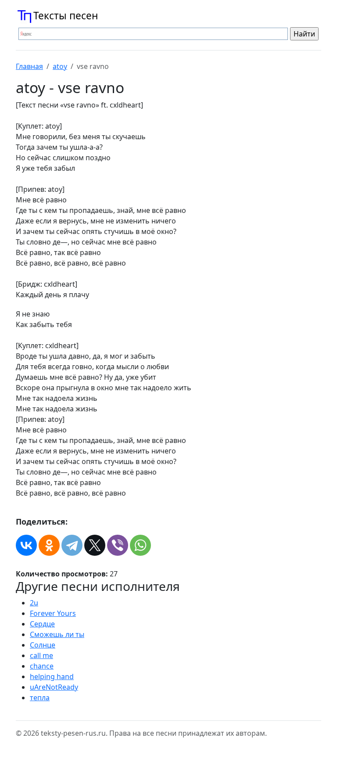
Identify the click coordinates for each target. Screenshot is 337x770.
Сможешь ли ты (57, 634)
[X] (94, 545)
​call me (41, 655)
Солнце (42, 645)
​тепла (40, 697)
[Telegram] (71, 545)
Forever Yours (53, 613)
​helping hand (52, 676)
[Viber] (117, 545)
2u (34, 603)
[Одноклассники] (49, 545)
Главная (29, 66)
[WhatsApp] (140, 545)
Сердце (42, 624)
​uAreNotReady (54, 687)
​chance (42, 666)
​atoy (60, 66)
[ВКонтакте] (26, 545)
